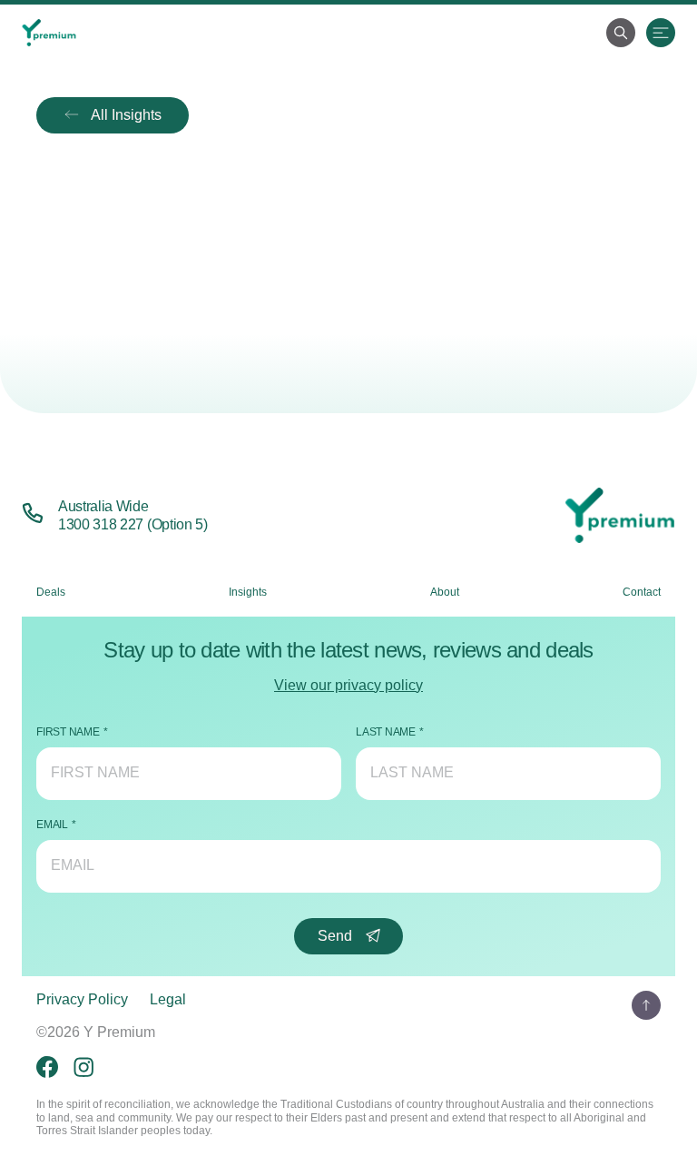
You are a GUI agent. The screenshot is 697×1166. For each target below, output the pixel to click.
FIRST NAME (68, 732)
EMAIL (52, 824)
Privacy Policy (82, 999)
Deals (50, 592)
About (444, 592)
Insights (248, 592)
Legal (168, 999)
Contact (642, 592)
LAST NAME (386, 732)
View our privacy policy (348, 685)
